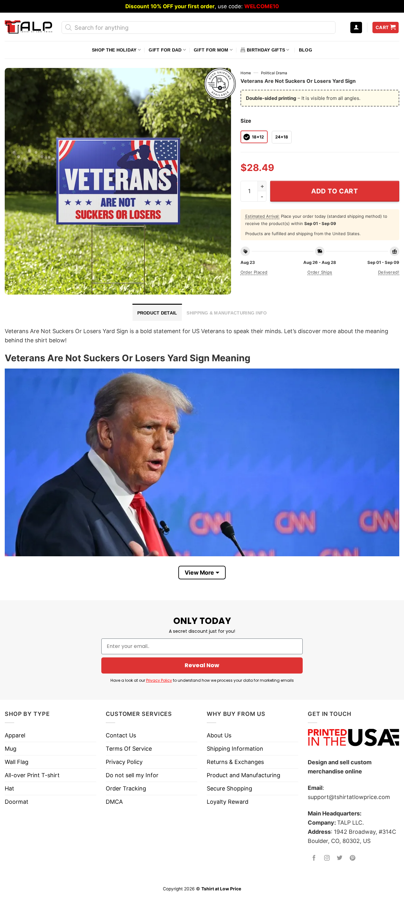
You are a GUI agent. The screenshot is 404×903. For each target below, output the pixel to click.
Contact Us (121, 735)
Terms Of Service (129, 748)
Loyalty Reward (227, 801)
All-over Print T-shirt (32, 775)
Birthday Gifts (266, 49)
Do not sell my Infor (132, 775)
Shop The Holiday (114, 49)
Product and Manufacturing (243, 775)
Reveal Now (202, 665)
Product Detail (157, 312)
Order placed (254, 272)
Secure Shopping (229, 788)
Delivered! (388, 272)
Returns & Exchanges (235, 762)
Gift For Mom (211, 49)
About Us (219, 735)
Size (246, 121)
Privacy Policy (159, 680)
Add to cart (334, 191)
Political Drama (274, 73)
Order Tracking (126, 788)
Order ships (319, 272)
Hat (9, 788)
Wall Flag (16, 762)
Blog (305, 49)
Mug (10, 748)
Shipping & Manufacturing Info (227, 312)
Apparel (15, 735)
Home (246, 73)
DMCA (114, 801)
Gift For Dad (165, 49)
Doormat (16, 801)
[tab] (157, 312)
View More (199, 572)
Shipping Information (235, 748)
